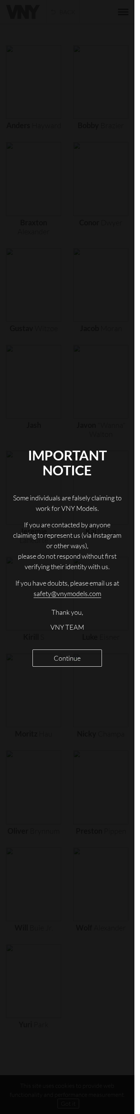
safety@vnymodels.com (67, 593)
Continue (67, 658)
